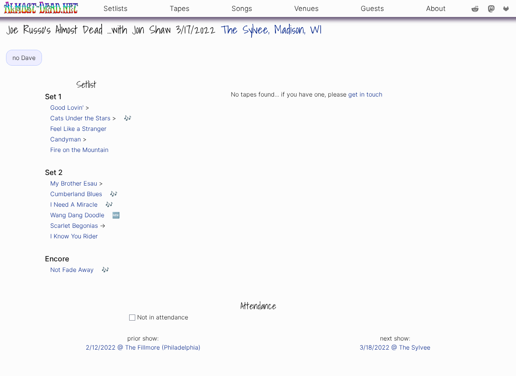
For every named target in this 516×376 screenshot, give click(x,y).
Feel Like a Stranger (78, 128)
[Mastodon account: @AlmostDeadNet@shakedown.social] (491, 8)
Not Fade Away (72, 269)
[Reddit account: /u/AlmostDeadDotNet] (475, 8)
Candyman (65, 139)
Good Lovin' (66, 107)
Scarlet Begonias (74, 225)
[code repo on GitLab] (507, 8)
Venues (306, 8)
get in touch (365, 94)
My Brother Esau (73, 183)
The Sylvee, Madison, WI (271, 29)
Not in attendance (162, 317)
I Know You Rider (74, 236)
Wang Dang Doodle (77, 215)
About (436, 8)
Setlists (115, 8)
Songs (242, 8)
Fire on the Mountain (79, 149)
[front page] (41, 8)
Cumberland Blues (76, 194)
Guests (372, 8)
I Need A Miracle (73, 204)
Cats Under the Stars (80, 118)
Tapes (179, 8)
